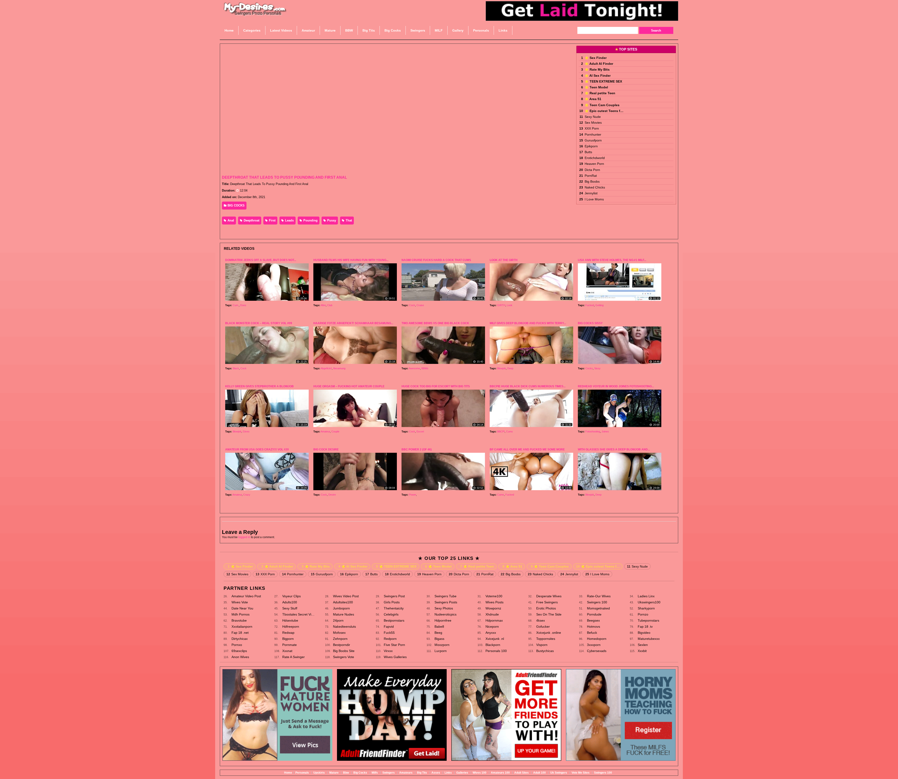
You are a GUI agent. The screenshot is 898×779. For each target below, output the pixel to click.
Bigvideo (644, 632)
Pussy (331, 220)
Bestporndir (341, 645)
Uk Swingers (558, 772)
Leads (289, 220)
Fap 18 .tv (645, 626)
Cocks (589, 368)
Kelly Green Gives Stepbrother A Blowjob (259, 386)
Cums (509, 431)
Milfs (375, 772)
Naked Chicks (595, 187)
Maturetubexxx (649, 639)
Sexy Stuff (289, 608)
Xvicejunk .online (548, 632)
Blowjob (501, 368)
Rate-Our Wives (599, 596)
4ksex (540, 620)
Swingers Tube (445, 596)
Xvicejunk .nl (494, 639)
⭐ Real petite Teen (600, 93)
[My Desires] (255, 14)
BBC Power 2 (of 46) (417, 449)
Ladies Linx (646, 596)
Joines (605, 431)
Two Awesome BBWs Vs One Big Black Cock (435, 323)
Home (288, 772)
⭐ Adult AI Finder (599, 63)
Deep (510, 368)
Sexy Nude (593, 117)
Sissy (597, 368)
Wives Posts (494, 602)
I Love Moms (594, 199)
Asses (435, 772)
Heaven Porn (594, 164)
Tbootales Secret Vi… (298, 614)
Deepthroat (251, 220)
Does (243, 305)
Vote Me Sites (581, 772)
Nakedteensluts (344, 626)
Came (500, 494)
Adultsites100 (343, 602)
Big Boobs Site (344, 651)
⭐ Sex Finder (596, 58)
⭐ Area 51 (593, 99)
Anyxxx (490, 632)
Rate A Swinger (293, 657)
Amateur (325, 431)
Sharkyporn (646, 608)
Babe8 (439, 626)
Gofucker (543, 626)
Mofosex (339, 632)
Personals (302, 772)
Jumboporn (341, 608)
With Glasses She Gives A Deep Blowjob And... (614, 449)
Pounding (310, 220)
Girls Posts (392, 602)
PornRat (591, 176)
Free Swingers (547, 602)
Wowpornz (493, 608)
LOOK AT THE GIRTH (504, 260)
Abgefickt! (326, 368)
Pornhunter (593, 134)
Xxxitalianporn (242, 626)
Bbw (346, 772)
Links (448, 772)
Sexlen (643, 645)
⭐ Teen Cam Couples (602, 105)
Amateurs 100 (500, 772)
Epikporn (591, 146)
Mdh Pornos (241, 614)
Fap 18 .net (240, 632)
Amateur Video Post (246, 596)
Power (412, 494)
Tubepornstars (648, 620)
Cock (412, 305)
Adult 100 (539, 772)
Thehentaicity (394, 608)
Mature (334, 772)
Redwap (288, 632)
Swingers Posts (446, 602)
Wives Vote (240, 602)
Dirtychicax (240, 639)
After (323, 305)
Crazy (246, 494)
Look (509, 305)
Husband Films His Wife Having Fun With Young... (350, 260)
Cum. (236, 305)
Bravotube (239, 620)
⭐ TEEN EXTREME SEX (603, 81)
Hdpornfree (443, 620)
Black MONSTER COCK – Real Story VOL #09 (258, 323)
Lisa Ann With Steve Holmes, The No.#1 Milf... (612, 260)
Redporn (390, 639)
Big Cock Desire (326, 449)
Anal (230, 220)
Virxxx (388, 651)
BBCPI (501, 431)
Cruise (420, 305)
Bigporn (288, 639)
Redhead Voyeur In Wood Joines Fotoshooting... (616, 386)
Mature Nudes (343, 614)
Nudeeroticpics (445, 614)
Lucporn (441, 651)
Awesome (414, 368)
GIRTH (501, 305)
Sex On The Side (548, 614)
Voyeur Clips (291, 596)
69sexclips (239, 651)
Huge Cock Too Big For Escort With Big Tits (436, 386)
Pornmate (289, 645)
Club (329, 305)
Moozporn (442, 645)
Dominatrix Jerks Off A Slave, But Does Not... (260, 260)
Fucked (589, 305)
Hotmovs (593, 626)
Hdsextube (290, 620)
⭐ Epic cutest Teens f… (604, 111)
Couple (335, 431)
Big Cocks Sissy (590, 323)
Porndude (594, 614)
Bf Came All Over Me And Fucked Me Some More (527, 449)
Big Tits (422, 772)
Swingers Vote (343, 657)
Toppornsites (545, 639)
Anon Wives (240, 657)
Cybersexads (596, 651)
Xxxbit (642, 651)
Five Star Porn (394, 645)
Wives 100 (479, 772)
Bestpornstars (394, 620)
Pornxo (237, 645)
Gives (246, 431)
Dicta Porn (592, 170)
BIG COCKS (236, 205)
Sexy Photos (444, 608)
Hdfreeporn (290, 626)
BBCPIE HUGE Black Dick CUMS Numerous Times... (527, 386)
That (348, 220)
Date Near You (242, 608)
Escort (420, 431)
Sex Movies (593, 122)
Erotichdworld (595, 158)
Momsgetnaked (598, 608)
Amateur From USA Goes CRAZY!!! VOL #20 (257, 449)
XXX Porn (592, 128)
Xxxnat (287, 651)
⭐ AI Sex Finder (598, 75)
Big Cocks (360, 772)
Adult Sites (521, 772)
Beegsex (593, 620)
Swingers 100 (597, 602)
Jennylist (591, 193)
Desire (332, 494)
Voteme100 (493, 596)
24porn (338, 620)
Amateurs (406, 772)
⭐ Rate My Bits (597, 69)
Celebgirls (391, 614)
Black (236, 368)
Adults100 (289, 602)
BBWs (424, 368)
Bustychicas (545, 651)
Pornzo (643, 614)
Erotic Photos (546, 608)
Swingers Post (394, 596)
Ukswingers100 (649, 602)
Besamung (339, 368)
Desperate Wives (548, 596)
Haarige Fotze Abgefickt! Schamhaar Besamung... (353, 323)
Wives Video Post (346, 596)
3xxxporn (594, 645)
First (271, 220)
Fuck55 (389, 632)
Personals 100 (496, 651)
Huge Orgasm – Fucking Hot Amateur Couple (348, 386)
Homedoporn (596, 639)
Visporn (541, 645)
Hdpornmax (494, 620)
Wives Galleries (395, 657)
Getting (599, 305)
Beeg (438, 632)
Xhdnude (492, 614)
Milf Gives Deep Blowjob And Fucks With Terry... (528, 323)
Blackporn (492, 645)
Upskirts (319, 772)
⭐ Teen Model (596, 87)
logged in (244, 537)
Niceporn (492, 626)
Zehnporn (340, 639)
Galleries (462, 772)
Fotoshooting (592, 431)
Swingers (388, 772)
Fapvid (389, 626)
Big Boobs (592, 181)
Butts (588, 152)
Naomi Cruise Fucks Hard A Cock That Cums (436, 260)
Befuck (592, 632)
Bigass (439, 639)
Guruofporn (593, 140)
